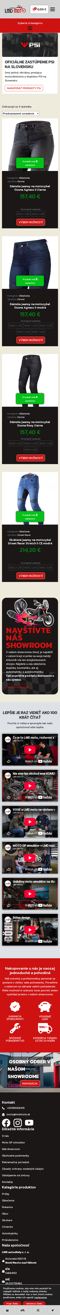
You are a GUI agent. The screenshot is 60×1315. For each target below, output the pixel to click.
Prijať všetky (12, 1303)
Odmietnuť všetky (34, 1303)
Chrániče (7, 1227)
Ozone (20, 181)
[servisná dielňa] (38, 1310)
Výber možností (31, 222)
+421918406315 (15, 1108)
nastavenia (40, 1297)
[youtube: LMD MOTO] (29, 1122)
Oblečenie (24, 178)
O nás (5, 1136)
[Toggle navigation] (52, 9)
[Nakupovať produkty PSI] (30, 45)
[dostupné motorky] (22, 1310)
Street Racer (24, 535)
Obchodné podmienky (15, 1156)
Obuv (5, 1214)
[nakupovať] (7, 1310)
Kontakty (7, 1182)
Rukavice (7, 1207)
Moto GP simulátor (13, 1142)
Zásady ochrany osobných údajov (23, 1169)
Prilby (5, 1194)
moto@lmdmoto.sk (18, 1114)
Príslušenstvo (10, 1240)
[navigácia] (52, 1310)
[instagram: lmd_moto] (18, 1122)
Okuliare (7, 1220)
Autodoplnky (10, 1233)
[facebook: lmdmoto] (6, 1122)
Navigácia (30, 1083)
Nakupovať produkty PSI (24, 88)
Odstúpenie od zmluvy (16, 1175)
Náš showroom (18, 687)
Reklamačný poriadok (15, 1162)
